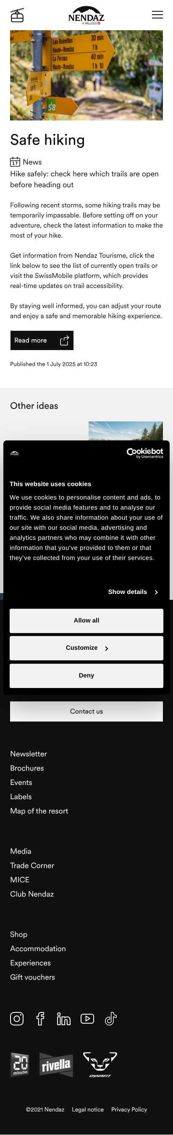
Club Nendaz (32, 894)
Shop (18, 934)
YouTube (87, 1018)
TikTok (111, 1018)
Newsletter (28, 753)
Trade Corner (32, 865)
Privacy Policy (129, 1109)
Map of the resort (39, 811)
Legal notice (88, 1109)
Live (17, 15)
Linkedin (64, 1018)
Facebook (40, 1018)
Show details (127, 592)
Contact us (86, 711)
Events (21, 782)
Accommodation (38, 948)
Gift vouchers (32, 977)
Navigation (157, 15)
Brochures (27, 768)
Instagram (17, 1018)
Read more (30, 340)
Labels (21, 796)
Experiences (30, 963)
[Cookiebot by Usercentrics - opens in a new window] (126, 453)
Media (20, 851)
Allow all (87, 620)
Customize (82, 647)
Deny (86, 675)
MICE (19, 879)
